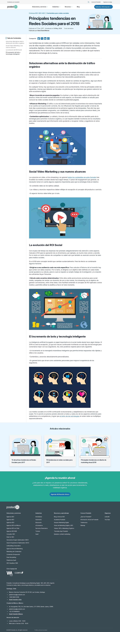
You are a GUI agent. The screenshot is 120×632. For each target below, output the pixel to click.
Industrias (55, 6)
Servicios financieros (41, 528)
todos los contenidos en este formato (82, 177)
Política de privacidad (41, 630)
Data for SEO (10, 537)
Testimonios (83, 522)
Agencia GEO (10, 522)
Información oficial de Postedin (89, 519)
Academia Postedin (59, 519)
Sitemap (82, 525)
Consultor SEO (11, 534)
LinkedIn (107, 516)
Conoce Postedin (96, 2)
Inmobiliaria (38, 516)
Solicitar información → (103, 7)
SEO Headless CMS (12, 563)
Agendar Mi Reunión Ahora (60, 494)
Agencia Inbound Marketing (15, 548)
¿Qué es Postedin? (85, 516)
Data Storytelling (11, 557)
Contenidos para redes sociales (58, 13)
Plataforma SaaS (11, 560)
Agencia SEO (10, 516)
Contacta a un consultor (13, 2)
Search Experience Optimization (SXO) (18, 543)
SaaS (36, 534)
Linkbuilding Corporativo (14, 545)
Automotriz (38, 519)
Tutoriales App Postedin (61, 531)
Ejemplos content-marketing (62, 534)
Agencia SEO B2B (12, 531)
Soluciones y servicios (39, 6)
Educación (38, 522)
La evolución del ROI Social (14, 50)
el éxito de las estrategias (69, 416)
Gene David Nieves (43, 30)
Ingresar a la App (107, 2)
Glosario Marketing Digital (61, 522)
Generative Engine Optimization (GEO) (18, 540)
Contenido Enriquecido (13, 554)
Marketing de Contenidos (14, 551)
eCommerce (39, 525)
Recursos (68, 6)
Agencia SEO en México (14, 525)
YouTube (107, 519)
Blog (78, 6)
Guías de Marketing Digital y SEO (63, 525)
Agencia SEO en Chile (13, 528)
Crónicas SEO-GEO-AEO (37, 13)
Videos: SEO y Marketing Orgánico (64, 528)
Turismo (37, 531)
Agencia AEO (10, 519)
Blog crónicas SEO (59, 516)
